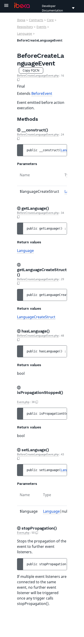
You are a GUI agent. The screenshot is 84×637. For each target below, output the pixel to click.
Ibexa (21, 20)
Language (24, 33)
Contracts (36, 20)
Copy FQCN (31, 70)
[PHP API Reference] (22, 5)
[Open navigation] (6, 5)
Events (41, 27)
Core (50, 20)
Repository (25, 27)
